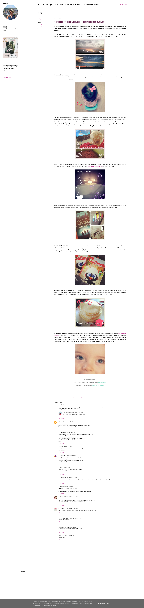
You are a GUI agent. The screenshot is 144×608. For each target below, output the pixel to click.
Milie (59, 467)
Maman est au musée (69, 412)
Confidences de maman (64, 516)
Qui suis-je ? (54, 4)
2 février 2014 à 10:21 (78, 421)
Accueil (46, 4)
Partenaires (94, 4)
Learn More (100, 603)
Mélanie (60, 525)
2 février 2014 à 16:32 (66, 467)
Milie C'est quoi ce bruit (98, 385)
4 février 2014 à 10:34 (69, 535)
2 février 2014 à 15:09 (71, 455)
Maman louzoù (62, 432)
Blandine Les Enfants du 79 (65, 422)
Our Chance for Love (68, 4)
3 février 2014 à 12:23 (76, 516)
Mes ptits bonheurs (43, 27)
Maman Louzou (96, 384)
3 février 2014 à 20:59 (67, 525)
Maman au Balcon (63, 477)
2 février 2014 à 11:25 (68, 446)
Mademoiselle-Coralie (64, 496)
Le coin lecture (83, 4)
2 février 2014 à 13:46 (79, 412)
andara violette (62, 455)
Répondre (61, 418)
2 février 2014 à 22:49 (74, 496)
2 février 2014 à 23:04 (73, 508)
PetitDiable (61, 535)
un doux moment (63, 508)
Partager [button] (40, 19)
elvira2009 (61, 404)
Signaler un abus (7, 78)
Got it (109, 603)
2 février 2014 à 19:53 (73, 477)
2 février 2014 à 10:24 (71, 432)
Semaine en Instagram (44, 28)
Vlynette (60, 446)
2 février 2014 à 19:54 (68, 486)
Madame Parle (102, 382)
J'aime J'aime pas (42, 25)
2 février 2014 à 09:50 (69, 404)
